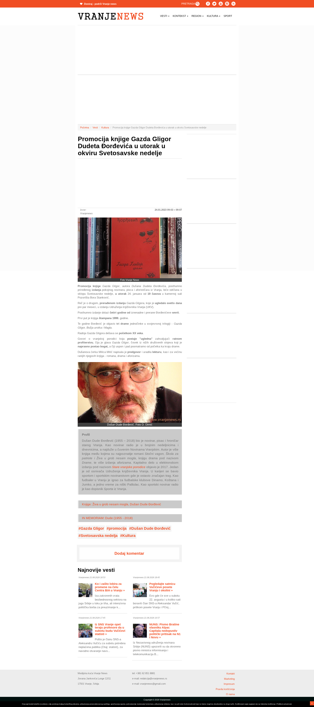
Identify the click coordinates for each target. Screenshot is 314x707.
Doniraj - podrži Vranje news (99, 3)
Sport (228, 16)
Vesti (164, 16)
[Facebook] (208, 4)
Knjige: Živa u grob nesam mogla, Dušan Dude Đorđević (121, 504)
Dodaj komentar (129, 553)
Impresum (229, 683)
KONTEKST (180, 16)
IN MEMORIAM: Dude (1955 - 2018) (107, 518)
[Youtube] (221, 4)
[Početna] (112, 16)
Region (197, 16)
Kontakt (231, 673)
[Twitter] (214, 4)
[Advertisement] (62, 74)
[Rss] (233, 4)
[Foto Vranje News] (130, 248)
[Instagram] (227, 4)
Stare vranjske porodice (129, 467)
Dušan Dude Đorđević (151, 528)
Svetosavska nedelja (99, 536)
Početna (84, 127)
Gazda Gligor (92, 528)
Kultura (213, 16)
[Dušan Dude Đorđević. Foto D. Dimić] (130, 392)
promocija (118, 528)
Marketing (229, 678)
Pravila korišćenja (225, 689)
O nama (230, 694)
